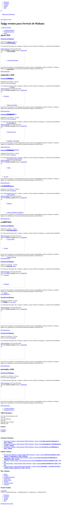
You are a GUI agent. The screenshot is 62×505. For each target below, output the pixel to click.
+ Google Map (23, 50)
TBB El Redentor (5, 49)
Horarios (6, 475)
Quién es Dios (7, 480)
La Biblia (3, 431)
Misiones (6, 481)
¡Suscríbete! (4, 490)
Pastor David (7, 478)
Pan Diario (3, 429)
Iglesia (5, 474)
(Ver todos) (13, 43)
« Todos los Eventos (6, 27)
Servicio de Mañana (7, 39)
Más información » (5, 71)
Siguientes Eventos (9, 31)
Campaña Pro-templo (9, 477)
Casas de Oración (8, 483)
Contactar (6, 484)
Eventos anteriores (9, 30)
